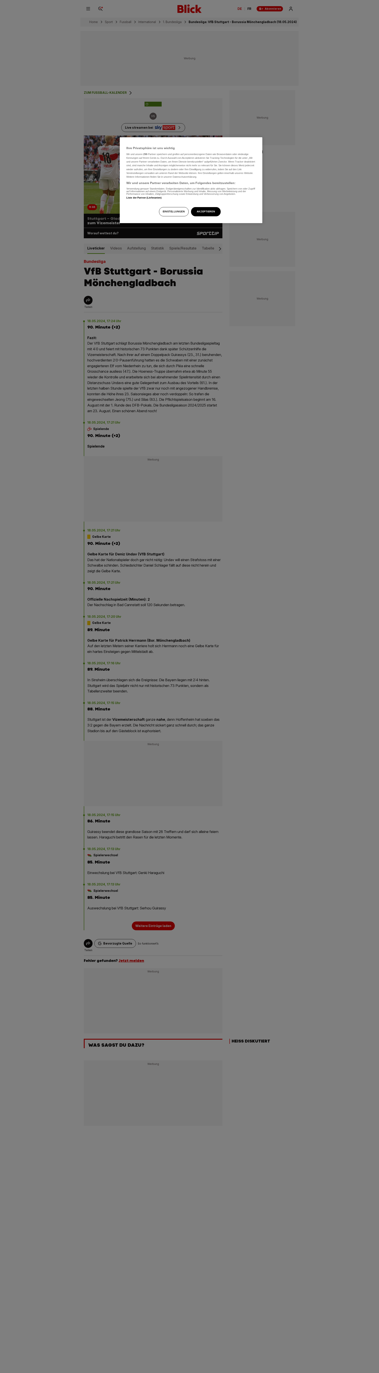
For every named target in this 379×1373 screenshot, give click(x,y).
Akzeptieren (206, 211)
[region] (191, 180)
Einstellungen (174, 211)
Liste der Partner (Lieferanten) (144, 198)
